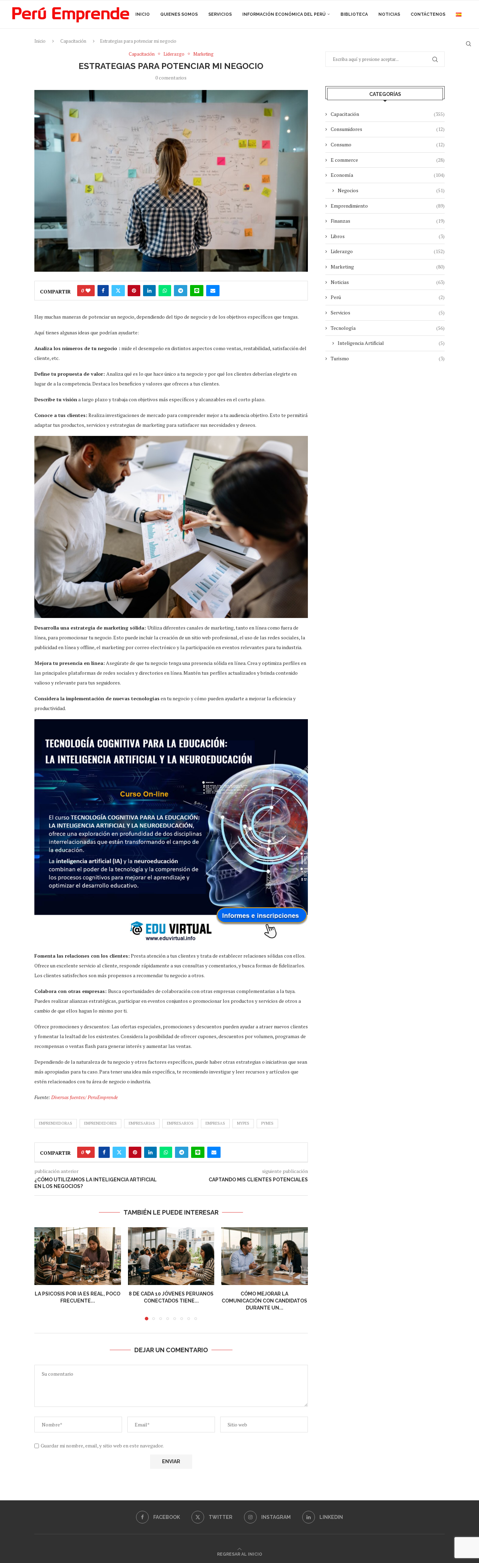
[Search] (468, 44)
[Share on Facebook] (103, 290)
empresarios (180, 1123)
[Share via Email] (213, 290)
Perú (388, 297)
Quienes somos (179, 14)
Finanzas (388, 220)
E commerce (388, 160)
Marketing (388, 266)
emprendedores (100, 1123)
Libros (388, 236)
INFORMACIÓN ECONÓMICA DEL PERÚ (283, 14)
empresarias (142, 1123)
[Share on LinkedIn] (149, 290)
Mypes (243, 1123)
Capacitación (388, 114)
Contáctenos (428, 14)
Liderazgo (388, 251)
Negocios (391, 190)
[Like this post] (88, 290)
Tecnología (388, 328)
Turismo (388, 358)
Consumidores (388, 129)
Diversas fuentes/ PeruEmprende (84, 1097)
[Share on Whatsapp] (164, 290)
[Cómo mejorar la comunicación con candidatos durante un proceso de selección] (264, 1256)
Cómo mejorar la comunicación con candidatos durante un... (265, 1301)
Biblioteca (354, 14)
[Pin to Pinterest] (134, 290)
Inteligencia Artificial (391, 343)
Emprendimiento (388, 205)
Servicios (220, 14)
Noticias (389, 14)
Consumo (388, 144)
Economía (388, 175)
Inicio (142, 14)
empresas (215, 1123)
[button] (44, 1273)
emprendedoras (55, 1123)
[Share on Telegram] (180, 290)
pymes (267, 1123)
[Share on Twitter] (118, 290)
